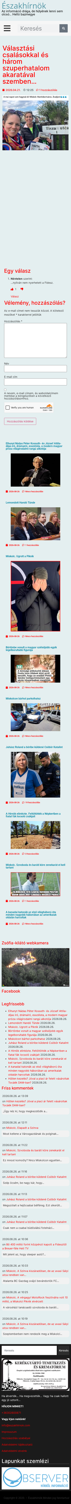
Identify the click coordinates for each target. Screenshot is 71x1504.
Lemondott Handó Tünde (20, 502)
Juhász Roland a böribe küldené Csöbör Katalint (34, 747)
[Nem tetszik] (22, 289)
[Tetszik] (12, 289)
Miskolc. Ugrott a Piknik (20, 556)
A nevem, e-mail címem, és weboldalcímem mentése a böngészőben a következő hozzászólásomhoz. (31, 396)
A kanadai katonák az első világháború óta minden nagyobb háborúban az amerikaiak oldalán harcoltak (31, 915)
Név (6, 363)
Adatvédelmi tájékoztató (17, 1444)
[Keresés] (63, 28)
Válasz (15, 296)
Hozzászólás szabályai (16, 1438)
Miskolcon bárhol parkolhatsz (23, 698)
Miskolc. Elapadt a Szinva (22, 1127)
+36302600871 (11, 1412)
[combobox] (29, 1350)
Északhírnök (24, 5)
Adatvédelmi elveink (14, 1450)
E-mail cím (10, 376)
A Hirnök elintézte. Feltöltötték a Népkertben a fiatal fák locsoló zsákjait (33, 815)
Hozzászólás (13, 321)
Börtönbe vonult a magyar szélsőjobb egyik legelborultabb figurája (31, 649)
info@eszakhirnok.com (16, 1425)
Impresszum (9, 1431)
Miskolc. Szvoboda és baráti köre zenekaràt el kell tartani (35, 866)
